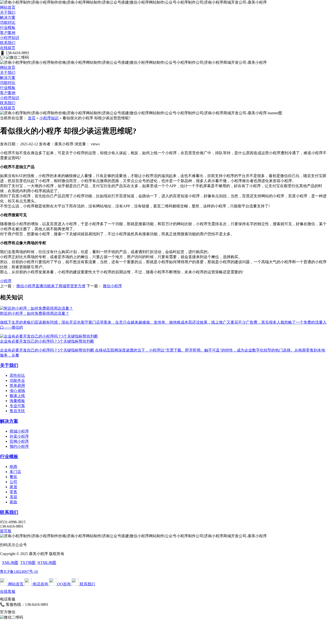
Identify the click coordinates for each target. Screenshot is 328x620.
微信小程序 (112, 286)
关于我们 (7, 12)
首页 (32, 118)
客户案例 (7, 33)
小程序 (6, 281)
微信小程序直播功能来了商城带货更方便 (50, 286)
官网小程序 (19, 441)
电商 (13, 467)
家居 (13, 487)
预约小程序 (19, 446)
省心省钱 (17, 391)
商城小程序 (19, 431)
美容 (13, 497)
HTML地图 (46, 563)
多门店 (15, 472)
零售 (13, 492)
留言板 (6, 531)
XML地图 (10, 563)
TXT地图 (28, 563)
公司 (13, 482)
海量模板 (17, 401)
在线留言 (7, 48)
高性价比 (17, 375)
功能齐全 (17, 380)
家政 (13, 502)
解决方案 (7, 17)
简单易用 (17, 386)
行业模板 (7, 28)
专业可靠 (17, 406)
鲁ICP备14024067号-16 (19, 571)
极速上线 (17, 396)
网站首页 (7, 7)
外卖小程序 (19, 436)
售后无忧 (17, 411)
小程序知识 (9, 38)
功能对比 (7, 22)
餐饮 (13, 477)
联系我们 (7, 43)
